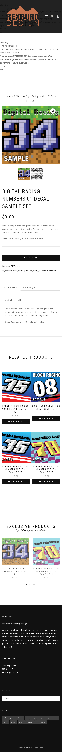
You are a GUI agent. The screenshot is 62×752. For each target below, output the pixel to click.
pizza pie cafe (40, 722)
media (21, 722)
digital (21, 270)
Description (11, 288)
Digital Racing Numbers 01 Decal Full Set (15, 571)
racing (35, 270)
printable (28, 270)
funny (6, 722)
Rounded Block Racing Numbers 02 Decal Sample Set (46, 571)
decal (15, 270)
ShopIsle (22, 748)
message (30, 722)
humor (13, 722)
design (40, 718)
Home (9, 96)
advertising (7, 718)
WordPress (38, 748)
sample (42, 270)
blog (33, 718)
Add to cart (32, 258)
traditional (51, 270)
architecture (19, 718)
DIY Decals (18, 96)
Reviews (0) (29, 288)
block (9, 270)
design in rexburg (51, 718)
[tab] (11, 288)
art (27, 718)
